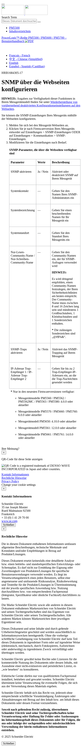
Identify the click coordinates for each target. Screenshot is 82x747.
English (13, 62)
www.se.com (9, 521)
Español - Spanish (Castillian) (27, 66)
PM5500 (14, 27)
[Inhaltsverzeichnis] (3, 45)
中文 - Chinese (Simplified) (26, 59)
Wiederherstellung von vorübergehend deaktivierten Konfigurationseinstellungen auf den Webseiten (41, 105)
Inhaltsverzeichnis (20, 31)
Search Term (9, 17)
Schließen (8, 524)
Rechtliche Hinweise (14, 477)
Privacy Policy (10, 481)
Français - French (19, 55)
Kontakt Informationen (15, 474)
